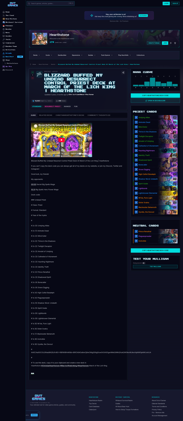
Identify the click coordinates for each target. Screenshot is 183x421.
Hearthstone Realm (95, 400)
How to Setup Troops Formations (127, 409)
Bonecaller (143, 165)
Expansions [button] (76, 55)
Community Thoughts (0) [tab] (99, 115)
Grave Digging (144, 169)
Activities (10, 49)
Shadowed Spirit (145, 160)
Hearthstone (11, 18)
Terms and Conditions (159, 406)
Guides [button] (90, 55)
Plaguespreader (145, 236)
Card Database (94, 406)
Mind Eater (143, 127)
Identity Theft (144, 155)
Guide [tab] (33, 115)
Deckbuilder (62, 55)
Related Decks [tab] (45, 115)
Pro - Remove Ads (158, 412)
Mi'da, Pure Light (145, 198)
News (8, 32)
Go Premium (143, 15)
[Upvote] (32, 72)
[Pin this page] (30, 64)
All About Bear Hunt (122, 406)
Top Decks (93, 403)
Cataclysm (92, 409)
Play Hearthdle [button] (123, 55)
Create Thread (154, 43)
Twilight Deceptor (146, 136)
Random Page (11, 46)
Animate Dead (144, 122)
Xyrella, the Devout (146, 212)
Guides (118, 403)
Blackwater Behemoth (148, 207)
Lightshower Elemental (148, 193)
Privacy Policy (157, 409)
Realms (9, 29)
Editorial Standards (158, 403)
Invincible (142, 241)
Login (166, 3)
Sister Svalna (144, 203)
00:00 (33, 184)
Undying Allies (144, 117)
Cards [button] (48, 55)
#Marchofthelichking (68, 366)
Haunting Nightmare (147, 151)
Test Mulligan (155, 266)
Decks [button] (35, 55)
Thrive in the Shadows (148, 132)
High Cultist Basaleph (147, 174)
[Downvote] (32, 78)
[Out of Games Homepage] (38, 397)
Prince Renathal (145, 231)
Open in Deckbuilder (156, 101)
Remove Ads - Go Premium (119, 21)
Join (165, 43)
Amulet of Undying (146, 141)
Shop (8, 60)
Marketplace (12, 63)
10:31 (33, 190)
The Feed (10, 15)
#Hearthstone (83, 366)
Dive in (34, 415)
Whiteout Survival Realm (124, 400)
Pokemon (9, 25)
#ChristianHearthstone (50, 366)
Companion (10, 42)
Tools (8, 39)
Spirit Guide (143, 184)
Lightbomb (143, 188)
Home (8, 12)
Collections (140, 55)
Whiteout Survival (14, 22)
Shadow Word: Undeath (148, 179)
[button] (123, 72)
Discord (9, 69)
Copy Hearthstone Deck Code (155, 95)
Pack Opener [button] (105, 55)
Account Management (159, 416)
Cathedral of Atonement (148, 146)
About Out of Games (159, 400)
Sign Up (175, 3)
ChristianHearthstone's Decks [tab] (70, 115)
